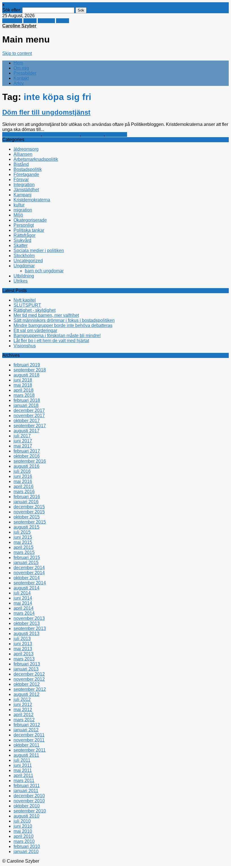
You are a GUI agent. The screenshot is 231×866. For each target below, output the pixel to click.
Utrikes (21, 281)
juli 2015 (22, 532)
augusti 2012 (26, 694)
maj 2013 (23, 648)
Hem (18, 63)
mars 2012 (24, 719)
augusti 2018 (26, 375)
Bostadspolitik (28, 169)
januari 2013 (26, 669)
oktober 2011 (26, 745)
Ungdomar (116, 134)
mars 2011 (24, 780)
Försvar (21, 179)
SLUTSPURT (27, 305)
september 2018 (30, 370)
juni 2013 (23, 643)
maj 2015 (23, 542)
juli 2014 (22, 593)
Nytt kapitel (25, 300)
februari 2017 (27, 451)
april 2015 (24, 547)
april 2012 (24, 714)
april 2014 (24, 608)
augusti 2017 (26, 430)
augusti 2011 (26, 755)
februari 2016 (27, 496)
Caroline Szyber (19, 25)
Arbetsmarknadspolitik (36, 159)
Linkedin (46, 20)
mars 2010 (24, 841)
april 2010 (24, 836)
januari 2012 (26, 729)
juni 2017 (23, 440)
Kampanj (23, 194)
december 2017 (29, 410)
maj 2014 (23, 603)
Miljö (18, 215)
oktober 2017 (27, 420)
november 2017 (29, 415)
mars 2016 (24, 491)
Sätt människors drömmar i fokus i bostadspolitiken (64, 320)
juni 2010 (23, 826)
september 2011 (30, 750)
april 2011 (23, 775)
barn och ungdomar (21, 134)
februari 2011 (27, 785)
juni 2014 (23, 598)
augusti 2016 (26, 466)
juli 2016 (22, 471)
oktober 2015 (27, 517)
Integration (24, 184)
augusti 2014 (26, 588)
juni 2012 (23, 704)
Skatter (21, 245)
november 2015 (29, 511)
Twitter (30, 20)
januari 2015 (26, 562)
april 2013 (24, 653)
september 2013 (30, 628)
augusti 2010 (26, 816)
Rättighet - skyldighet (34, 310)
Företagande (26, 174)
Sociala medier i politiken (39, 250)
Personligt (24, 225)
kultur (19, 204)
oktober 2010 (27, 805)
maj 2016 (23, 481)
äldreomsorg (26, 149)
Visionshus (25, 345)
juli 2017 (22, 435)
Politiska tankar (29, 230)
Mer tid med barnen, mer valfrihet (46, 315)
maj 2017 (23, 446)
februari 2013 (27, 664)
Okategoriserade (30, 220)
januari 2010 (26, 851)
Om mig (21, 68)
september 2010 (30, 811)
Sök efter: (11, 10)
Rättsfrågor (93, 134)
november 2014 (29, 572)
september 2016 (30, 461)
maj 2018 (23, 385)
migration (23, 210)
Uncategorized (28, 260)
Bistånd (21, 164)
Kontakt (21, 78)
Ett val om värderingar (35, 330)
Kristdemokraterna (61, 134)
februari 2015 (27, 557)
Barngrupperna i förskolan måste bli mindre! (57, 335)
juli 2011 (22, 760)
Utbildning (24, 275)
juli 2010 (22, 821)
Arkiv (19, 83)
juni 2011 (23, 765)
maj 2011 (23, 770)
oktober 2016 (27, 456)
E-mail (62, 20)
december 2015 (29, 506)
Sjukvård (22, 240)
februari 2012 (27, 724)
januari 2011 (26, 790)
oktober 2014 (27, 577)
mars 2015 (24, 552)
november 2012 (29, 679)
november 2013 (29, 618)
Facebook (12, 20)
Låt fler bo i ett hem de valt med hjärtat (51, 340)
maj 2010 (23, 831)
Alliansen (23, 154)
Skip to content (17, 53)
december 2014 (29, 567)
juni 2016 (23, 476)
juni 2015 (23, 537)
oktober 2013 (27, 623)
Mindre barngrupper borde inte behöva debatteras (63, 325)
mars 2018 (24, 395)
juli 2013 (22, 638)
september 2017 (30, 425)
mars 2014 (24, 613)
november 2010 (29, 800)
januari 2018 (26, 405)
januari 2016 (26, 501)
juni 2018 (23, 380)
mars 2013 (24, 658)
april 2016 (24, 486)
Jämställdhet (26, 189)
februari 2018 (27, 400)
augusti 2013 (26, 633)
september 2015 (30, 522)
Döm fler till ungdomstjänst (46, 112)
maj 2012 (23, 709)
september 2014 (30, 582)
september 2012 (30, 689)
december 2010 (29, 795)
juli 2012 (22, 699)
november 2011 (29, 740)
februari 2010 (27, 846)
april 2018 (24, 390)
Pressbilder (25, 73)
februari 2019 (27, 364)
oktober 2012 (27, 684)
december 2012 (29, 674)
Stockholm (24, 255)
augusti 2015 (26, 527)
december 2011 (29, 735)
